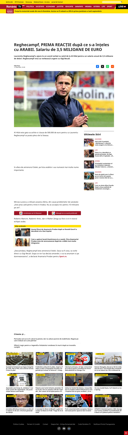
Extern (97, 6)
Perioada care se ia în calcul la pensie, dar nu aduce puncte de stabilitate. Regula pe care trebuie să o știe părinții (46, 340)
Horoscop (29, 2)
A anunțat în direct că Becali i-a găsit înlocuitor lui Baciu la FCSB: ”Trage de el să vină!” (49, 410)
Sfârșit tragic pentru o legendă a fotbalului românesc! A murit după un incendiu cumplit (45, 346)
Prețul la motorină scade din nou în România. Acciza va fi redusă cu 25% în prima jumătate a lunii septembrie (58, 11)
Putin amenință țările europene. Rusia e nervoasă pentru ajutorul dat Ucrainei (78, 410)
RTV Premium (19, 2)
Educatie (69, 6)
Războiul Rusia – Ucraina (42, 2)
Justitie (60, 6)
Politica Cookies (18, 424)
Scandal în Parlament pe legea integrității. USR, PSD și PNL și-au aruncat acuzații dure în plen (19, 368)
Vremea (88, 6)
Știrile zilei (9, 2)
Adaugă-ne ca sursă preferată (66, 213)
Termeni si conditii (33, 424)
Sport (109, 6)
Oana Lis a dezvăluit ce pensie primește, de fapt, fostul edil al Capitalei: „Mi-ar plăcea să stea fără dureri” (104, 154)
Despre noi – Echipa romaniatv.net (63, 424)
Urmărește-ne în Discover (32, 213)
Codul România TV (84, 424)
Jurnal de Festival (57, 2)
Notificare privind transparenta (104, 424)
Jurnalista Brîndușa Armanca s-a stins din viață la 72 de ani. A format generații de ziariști (19, 410)
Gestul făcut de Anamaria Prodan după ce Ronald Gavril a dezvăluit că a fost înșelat (54, 230)
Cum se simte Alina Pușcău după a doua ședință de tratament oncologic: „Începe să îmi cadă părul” (104, 187)
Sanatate (79, 6)
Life (103, 6)
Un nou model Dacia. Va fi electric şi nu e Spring (108, 389)
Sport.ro (62, 256)
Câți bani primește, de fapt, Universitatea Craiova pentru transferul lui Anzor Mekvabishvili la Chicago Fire (78, 368)
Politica (30, 6)
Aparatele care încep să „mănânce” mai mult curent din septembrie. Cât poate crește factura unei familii (19, 389)
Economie (50, 6)
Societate (40, 6)
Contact (45, 424)
